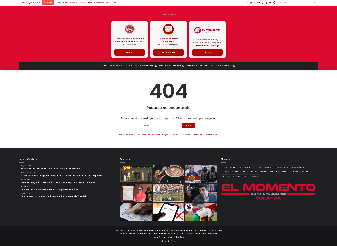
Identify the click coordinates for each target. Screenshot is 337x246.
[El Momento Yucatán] (168, 14)
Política (177, 66)
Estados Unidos (297, 167)
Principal (305, 172)
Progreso (225, 176)
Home (104, 66)
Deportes (190, 66)
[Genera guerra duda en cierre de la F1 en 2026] (168, 193)
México (263, 172)
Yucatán (254, 176)
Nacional (130, 66)
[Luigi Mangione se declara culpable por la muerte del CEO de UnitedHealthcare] (201, 193)
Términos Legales (167, 237)
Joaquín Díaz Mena (230, 172)
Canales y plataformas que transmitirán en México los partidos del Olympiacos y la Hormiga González (99, 2)
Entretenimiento (224, 66)
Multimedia (205, 66)
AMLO (224, 167)
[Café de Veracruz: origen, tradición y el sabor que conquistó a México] (168, 174)
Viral (245, 176)
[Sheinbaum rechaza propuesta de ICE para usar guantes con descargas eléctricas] (201, 174)
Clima (258, 167)
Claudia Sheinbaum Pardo (241, 167)
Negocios (163, 66)
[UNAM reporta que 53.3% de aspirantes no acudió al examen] (136, 212)
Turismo (236, 176)
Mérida (254, 172)
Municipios (115, 66)
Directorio (180, 237)
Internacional (147, 66)
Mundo (245, 172)
